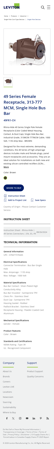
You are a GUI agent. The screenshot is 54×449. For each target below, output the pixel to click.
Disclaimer (25, 434)
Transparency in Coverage (13, 432)
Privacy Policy (13, 434)
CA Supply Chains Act (39, 434)
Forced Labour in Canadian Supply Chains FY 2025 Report (26, 437)
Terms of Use (31, 432)
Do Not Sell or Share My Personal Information (21, 429)
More (6, 167)
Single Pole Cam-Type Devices (14, 19)
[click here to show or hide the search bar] (42, 7)
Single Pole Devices (34, 19)
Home (6, 16)
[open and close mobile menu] (49, 7)
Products (14, 16)
